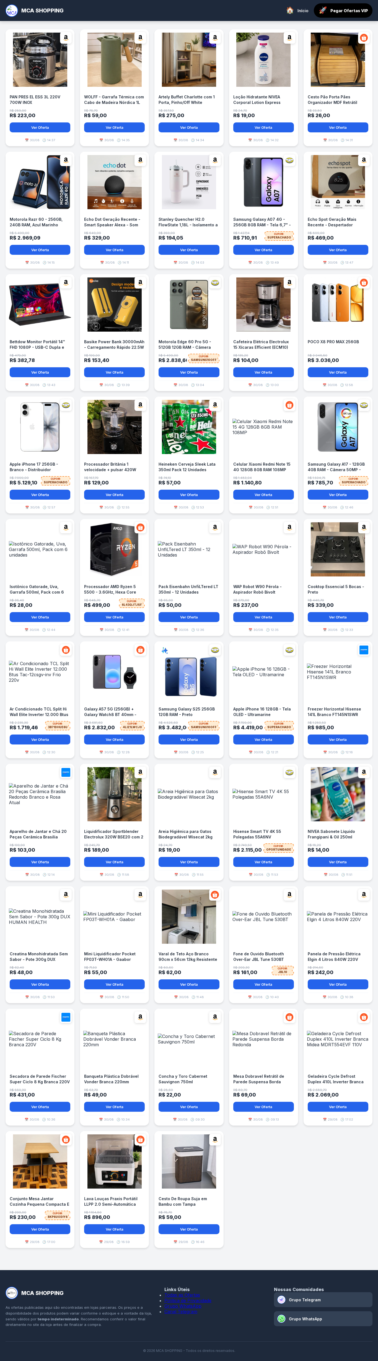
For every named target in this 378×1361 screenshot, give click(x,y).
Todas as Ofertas (182, 1295)
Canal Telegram (180, 1311)
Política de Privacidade (187, 1300)
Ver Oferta (40, 127)
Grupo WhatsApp (182, 1306)
